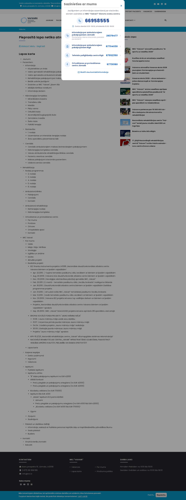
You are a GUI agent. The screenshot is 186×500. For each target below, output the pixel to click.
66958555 (97, 20)
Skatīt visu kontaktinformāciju (94, 72)
